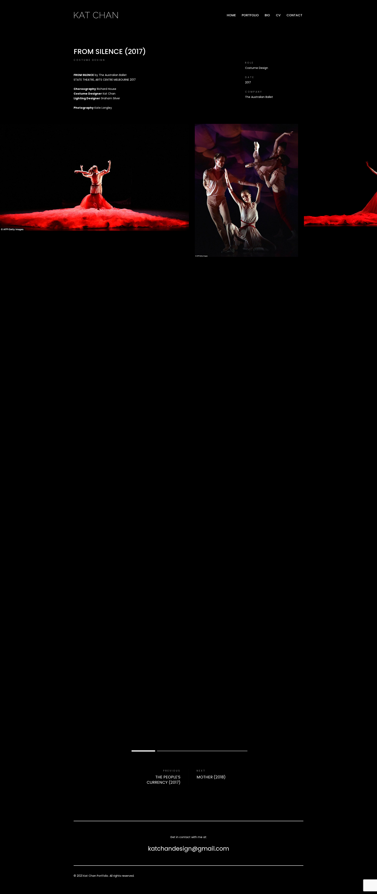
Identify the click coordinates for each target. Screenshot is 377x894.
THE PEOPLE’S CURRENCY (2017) (163, 779)
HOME (231, 15)
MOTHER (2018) (211, 777)
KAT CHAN (96, 15)
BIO (267, 15)
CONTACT (294, 15)
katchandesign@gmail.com (188, 848)
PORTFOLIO (250, 15)
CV (278, 15)
